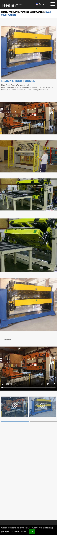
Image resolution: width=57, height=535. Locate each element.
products (13, 12)
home (4, 12)
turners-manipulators (32, 12)
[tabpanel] (14, 407)
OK (32, 531)
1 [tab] (15, 421)
